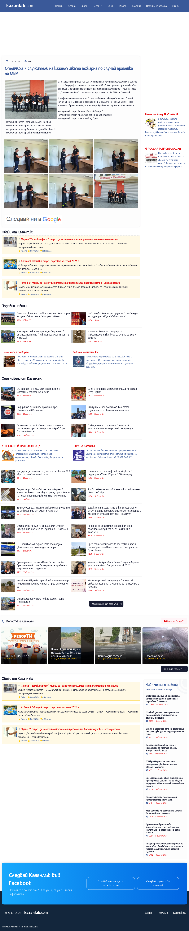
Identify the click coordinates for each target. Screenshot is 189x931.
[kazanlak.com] (36, 913)
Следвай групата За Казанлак (158, 883)
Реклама (163, 912)
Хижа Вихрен (33, 927)
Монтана (24, 927)
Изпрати (175, 621)
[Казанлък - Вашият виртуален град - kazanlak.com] (20, 6)
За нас (148, 912)
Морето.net (15, 927)
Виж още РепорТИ (173, 668)
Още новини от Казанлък (105, 603)
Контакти (179, 912)
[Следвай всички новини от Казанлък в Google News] (33, 217)
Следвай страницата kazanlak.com (110, 883)
